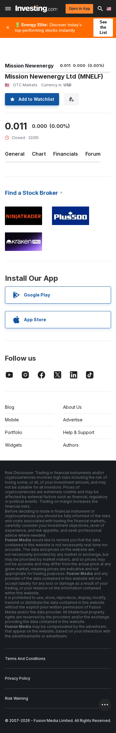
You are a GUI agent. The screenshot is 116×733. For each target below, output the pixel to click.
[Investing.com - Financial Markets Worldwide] (36, 8)
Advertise (73, 419)
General (14, 154)
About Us (72, 407)
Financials (65, 154)
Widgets (13, 445)
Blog (9, 407)
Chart (39, 154)
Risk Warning (16, 698)
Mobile (12, 419)
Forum (93, 154)
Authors (71, 445)
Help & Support (78, 432)
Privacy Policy (17, 678)
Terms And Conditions (25, 658)
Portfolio (13, 432)
